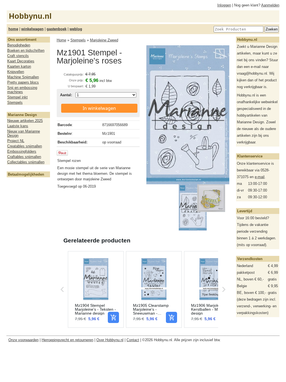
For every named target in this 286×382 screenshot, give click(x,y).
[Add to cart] (113, 317)
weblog (76, 29)
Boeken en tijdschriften (25, 50)
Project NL (15, 141)
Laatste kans (17, 126)
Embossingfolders (21, 151)
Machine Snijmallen (23, 77)
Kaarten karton (19, 66)
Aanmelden (270, 5)
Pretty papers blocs (23, 82)
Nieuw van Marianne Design (23, 133)
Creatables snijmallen (24, 146)
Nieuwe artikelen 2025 (25, 121)
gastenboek (56, 29)
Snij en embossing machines (22, 90)
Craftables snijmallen (24, 157)
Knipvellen (15, 72)
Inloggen (224, 5)
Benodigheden (18, 45)
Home (61, 40)
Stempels (15, 102)
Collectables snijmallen (25, 162)
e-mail (259, 177)
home (13, 29)
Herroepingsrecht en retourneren (67, 340)
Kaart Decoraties (20, 61)
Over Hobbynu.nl (109, 340)
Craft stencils (18, 56)
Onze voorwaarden (23, 340)
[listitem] (96, 289)
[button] (62, 289)
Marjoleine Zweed (104, 40)
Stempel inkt (17, 97)
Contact (133, 340)
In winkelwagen (99, 108)
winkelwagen (32, 29)
